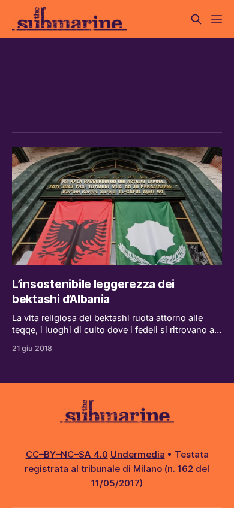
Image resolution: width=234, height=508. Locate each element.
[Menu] (216, 19)
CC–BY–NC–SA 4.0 (67, 454)
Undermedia (137, 454)
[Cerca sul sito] (196, 19)
